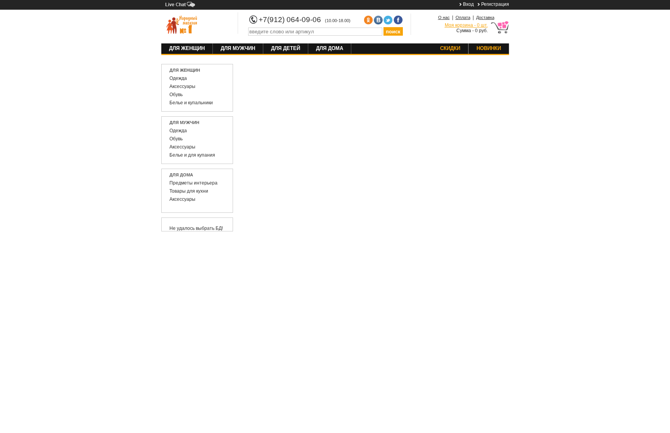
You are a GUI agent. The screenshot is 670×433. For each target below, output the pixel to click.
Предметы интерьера (193, 183)
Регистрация (495, 4)
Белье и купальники (191, 102)
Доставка (485, 17)
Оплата (463, 17)
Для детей (285, 48)
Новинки (489, 48)
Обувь (176, 94)
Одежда (178, 78)
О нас (444, 17)
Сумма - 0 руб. (466, 27)
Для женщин (187, 48)
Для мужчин (238, 48)
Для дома (329, 48)
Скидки (450, 48)
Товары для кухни (188, 191)
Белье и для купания (192, 155)
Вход (468, 4)
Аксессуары (182, 86)
